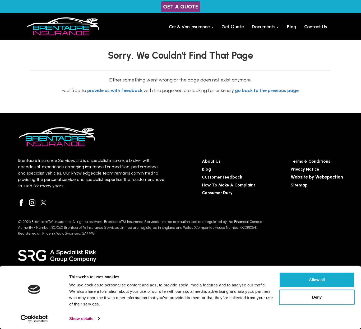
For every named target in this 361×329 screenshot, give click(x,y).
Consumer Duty (217, 192)
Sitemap (299, 185)
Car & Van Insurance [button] (191, 26)
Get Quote (232, 26)
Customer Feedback (222, 177)
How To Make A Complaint (228, 185)
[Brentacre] (63, 26)
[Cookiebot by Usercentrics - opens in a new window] (34, 319)
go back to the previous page (267, 90)
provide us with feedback (114, 90)
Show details (81, 318)
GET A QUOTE (180, 6)
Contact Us (315, 26)
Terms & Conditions (310, 161)
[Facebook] (21, 202)
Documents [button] (265, 26)
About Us (211, 161)
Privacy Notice (305, 169)
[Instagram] (32, 202)
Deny (317, 297)
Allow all (317, 279)
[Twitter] (43, 202)
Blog (291, 26)
